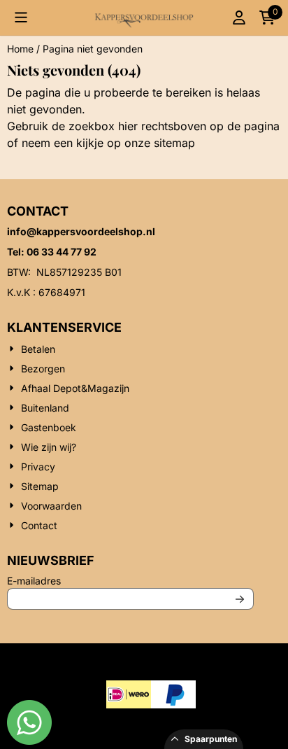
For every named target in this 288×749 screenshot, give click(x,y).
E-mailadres (126, 580)
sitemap (174, 143)
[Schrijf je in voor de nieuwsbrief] (240, 599)
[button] (21, 17)
